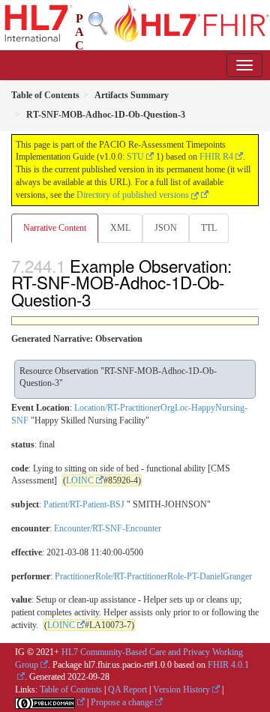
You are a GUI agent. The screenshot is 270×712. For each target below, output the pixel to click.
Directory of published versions (133, 195)
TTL (209, 228)
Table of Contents (71, 689)
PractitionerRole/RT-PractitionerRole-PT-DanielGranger (153, 576)
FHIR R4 (216, 156)
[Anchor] (99, 299)
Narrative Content (54, 228)
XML (120, 228)
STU (135, 156)
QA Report (127, 689)
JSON (165, 228)
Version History (181, 689)
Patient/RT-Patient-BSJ (84, 504)
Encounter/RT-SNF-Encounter (107, 528)
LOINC (80, 480)
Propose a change (122, 702)
